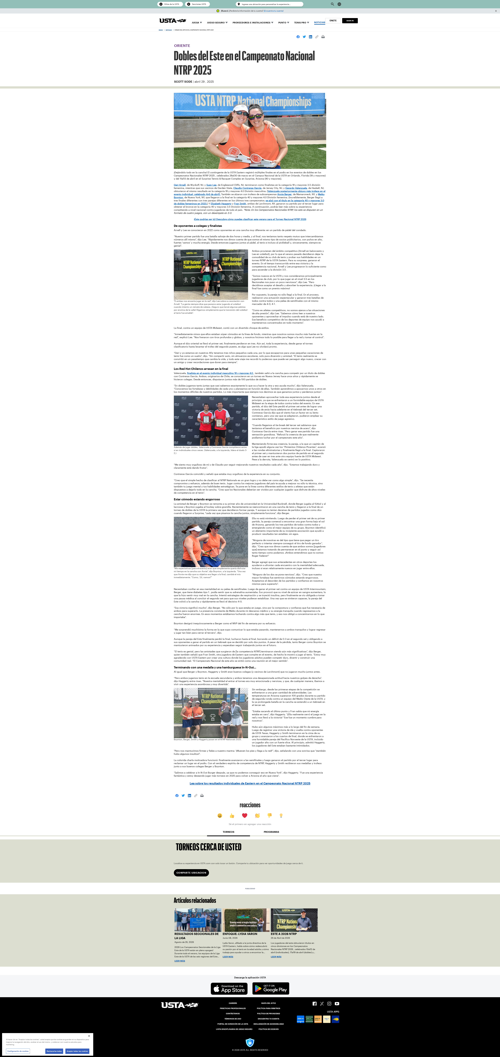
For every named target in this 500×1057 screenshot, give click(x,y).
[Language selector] (339, 4)
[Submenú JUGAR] (201, 22)
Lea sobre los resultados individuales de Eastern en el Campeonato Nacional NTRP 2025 (250, 783)
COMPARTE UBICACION (191, 873)
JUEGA (195, 22)
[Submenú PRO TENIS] (308, 22)
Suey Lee (211, 185)
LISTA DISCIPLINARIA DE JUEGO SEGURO (234, 1029)
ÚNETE (333, 20)
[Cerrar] (89, 1036)
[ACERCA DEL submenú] (288, 22)
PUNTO (282, 22)
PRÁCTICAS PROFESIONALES (233, 1008)
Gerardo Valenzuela (296, 188)
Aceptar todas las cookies (77, 1051)
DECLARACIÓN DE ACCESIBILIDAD (269, 1024)
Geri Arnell (180, 185)
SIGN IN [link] (350, 20)
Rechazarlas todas (54, 1051)
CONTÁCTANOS (233, 1013)
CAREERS (233, 1003)
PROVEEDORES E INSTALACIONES (251, 22)
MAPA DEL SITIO (268, 1003)
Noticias (169, 30)
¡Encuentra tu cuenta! (274, 11)
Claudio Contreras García (247, 188)
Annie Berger (284, 194)
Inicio (161, 30)
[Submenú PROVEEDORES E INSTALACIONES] (272, 22)
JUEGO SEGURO (216, 22)
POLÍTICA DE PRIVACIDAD (268, 1013)
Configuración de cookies (18, 1051)
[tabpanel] (250, 861)
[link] (298, 37)
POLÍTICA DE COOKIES (269, 1029)
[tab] (228, 833)
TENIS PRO (300, 22)
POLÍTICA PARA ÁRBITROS (268, 1008)
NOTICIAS (319, 22)
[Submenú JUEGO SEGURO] (226, 22)
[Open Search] (332, 4)
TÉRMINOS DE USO (232, 1018)
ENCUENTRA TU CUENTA (268, 1018)
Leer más (179, 961)
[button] (496, 11)
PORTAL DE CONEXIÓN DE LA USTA (232, 1024)
